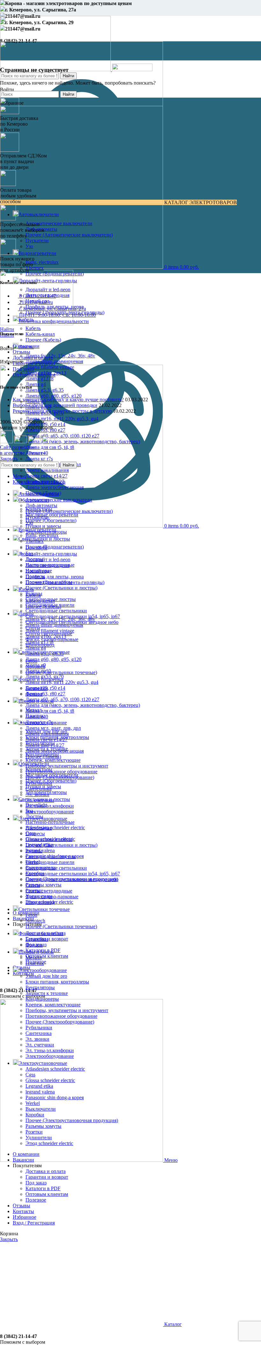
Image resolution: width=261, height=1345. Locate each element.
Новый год (37, 571)
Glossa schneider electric (50, 1080)
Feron (31, 915)
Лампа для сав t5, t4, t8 (49, 447)
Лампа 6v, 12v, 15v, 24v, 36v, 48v (60, 355)
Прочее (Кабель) (43, 339)
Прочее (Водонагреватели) (54, 273)
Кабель (33, 328)
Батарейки (36, 939)
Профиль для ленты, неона (54, 576)
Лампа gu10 (38, 670)
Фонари (34, 945)
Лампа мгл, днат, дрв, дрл (53, 728)
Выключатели (40, 1109)
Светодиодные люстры (50, 856)
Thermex (34, 268)
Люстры (34, 816)
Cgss (30, 1074)
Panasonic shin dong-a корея (54, 1097)
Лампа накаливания (47, 470)
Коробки (34, 1114)
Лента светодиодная (47, 565)
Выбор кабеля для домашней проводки (55, 405)
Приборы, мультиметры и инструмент (66, 766)
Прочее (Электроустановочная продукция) (71, 1120)
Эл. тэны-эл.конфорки (49, 806)
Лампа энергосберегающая (54, 487)
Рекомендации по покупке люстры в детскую (62, 411)
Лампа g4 (35, 384)
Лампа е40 (36, 716)
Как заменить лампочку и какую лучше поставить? (68, 399)
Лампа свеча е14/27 (46, 476)
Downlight (36, 805)
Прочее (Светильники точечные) (61, 672)
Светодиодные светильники (56, 610)
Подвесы (35, 833)
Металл (33, 957)
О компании (26, 346)
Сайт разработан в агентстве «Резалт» (22, 450)
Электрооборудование (49, 811)
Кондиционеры (42, 999)
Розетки (34, 1132)
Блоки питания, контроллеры (57, 981)
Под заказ (23, 369)
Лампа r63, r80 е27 (45, 693)
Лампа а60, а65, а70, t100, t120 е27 (62, 435)
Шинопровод (39, 902)
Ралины (33, 850)
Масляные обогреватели (51, 514)
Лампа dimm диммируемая (54, 625)
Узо (29, 246)
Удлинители (38, 1137)
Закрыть (9, 458)
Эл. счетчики (39, 1044)
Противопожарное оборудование (61, 771)
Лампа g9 (35, 665)
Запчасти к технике (46, 993)
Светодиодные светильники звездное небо (71, 879)
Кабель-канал (40, 334)
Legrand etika (39, 1086)
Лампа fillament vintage (49, 367)
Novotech (35, 920)
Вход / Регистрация (34, 1222)
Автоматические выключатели (58, 223)
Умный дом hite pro (46, 976)
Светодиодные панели (49, 862)
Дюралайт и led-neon (47, 289)
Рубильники (38, 1027)
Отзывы (21, 352)
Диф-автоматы (41, 505)
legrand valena (40, 1091)
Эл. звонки (37, 1039)
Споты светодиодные (48, 890)
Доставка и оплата (33, 357)
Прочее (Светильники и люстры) (61, 587)
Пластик (34, 963)
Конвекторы (38, 769)
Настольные (38, 828)
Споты (32, 885)
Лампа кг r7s (39, 458)
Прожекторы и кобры (48, 839)
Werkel (32, 1103)
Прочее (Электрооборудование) (59, 1021)
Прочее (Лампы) (43, 756)
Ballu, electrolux (42, 262)
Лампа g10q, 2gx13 (45, 636)
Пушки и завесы (43, 526)
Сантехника (38, 1033)
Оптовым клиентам (46, 956)
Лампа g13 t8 (39, 378)
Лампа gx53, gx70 (44, 676)
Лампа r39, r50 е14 (45, 688)
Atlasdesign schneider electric (55, 827)
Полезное (35, 1200)
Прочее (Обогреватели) (50, 520)
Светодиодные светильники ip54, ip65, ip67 (72, 873)
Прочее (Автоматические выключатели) (69, 235)
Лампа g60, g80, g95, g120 (53, 395)
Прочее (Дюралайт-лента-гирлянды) (64, 582)
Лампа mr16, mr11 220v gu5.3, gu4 (61, 418)
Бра (29, 810)
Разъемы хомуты (43, 884)
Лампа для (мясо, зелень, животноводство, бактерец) (82, 441)
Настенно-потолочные (49, 822)
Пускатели (37, 240)
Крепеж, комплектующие (53, 760)
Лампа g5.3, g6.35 (44, 390)
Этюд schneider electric (49, 1143)
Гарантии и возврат (34, 363)
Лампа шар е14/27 (44, 745)
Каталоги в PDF (42, 1188)
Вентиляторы (40, 987)
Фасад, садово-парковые (51, 896)
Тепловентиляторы (46, 792)
